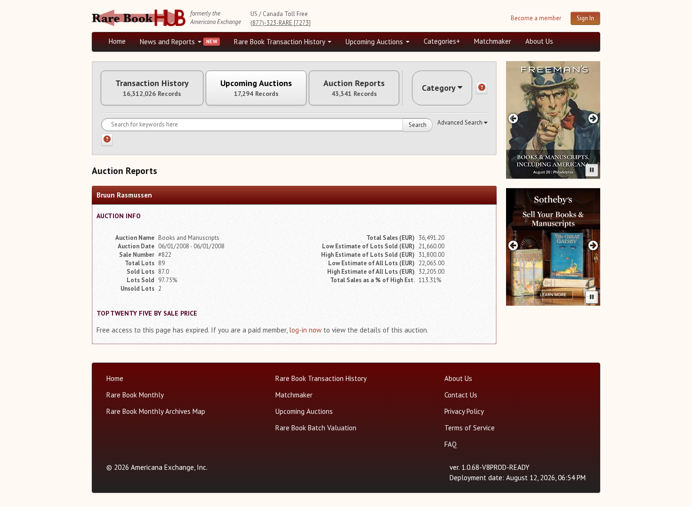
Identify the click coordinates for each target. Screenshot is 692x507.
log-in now (305, 329)
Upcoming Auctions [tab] (256, 88)
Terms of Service (469, 427)
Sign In (585, 18)
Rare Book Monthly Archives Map (155, 411)
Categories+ (442, 41)
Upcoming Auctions (375, 41)
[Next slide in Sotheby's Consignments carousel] (593, 245)
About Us (539, 41)
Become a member (536, 18)
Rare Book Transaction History (280, 41)
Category (439, 87)
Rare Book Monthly (135, 394)
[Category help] (481, 88)
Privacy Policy (464, 411)
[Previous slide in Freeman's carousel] (513, 118)
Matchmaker (492, 41)
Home (117, 41)
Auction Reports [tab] (354, 88)
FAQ (450, 444)
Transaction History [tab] (152, 88)
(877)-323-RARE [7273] (280, 23)
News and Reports (168, 41)
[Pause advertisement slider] (591, 170)
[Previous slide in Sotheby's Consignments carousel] (513, 245)
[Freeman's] (553, 120)
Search (417, 125)
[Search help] (107, 140)
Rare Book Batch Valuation (315, 427)
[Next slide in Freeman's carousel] (593, 118)
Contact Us (460, 394)
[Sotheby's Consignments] (553, 247)
